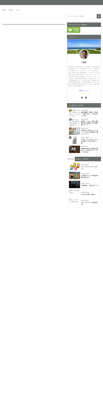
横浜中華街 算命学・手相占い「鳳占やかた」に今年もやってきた (89, 114)
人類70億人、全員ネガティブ (89, 185)
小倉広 (84, 62)
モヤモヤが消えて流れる (88, 194)
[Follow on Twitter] (82, 97)
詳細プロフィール (84, 90)
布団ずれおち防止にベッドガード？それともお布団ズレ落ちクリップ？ (89, 132)
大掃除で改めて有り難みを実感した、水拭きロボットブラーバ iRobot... (89, 150)
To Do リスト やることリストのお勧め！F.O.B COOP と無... (90, 141)
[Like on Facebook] (86, 97)
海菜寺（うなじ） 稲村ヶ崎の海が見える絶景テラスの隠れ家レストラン (89, 123)
